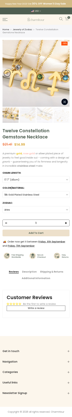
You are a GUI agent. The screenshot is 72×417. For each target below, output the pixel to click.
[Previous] (7, 73)
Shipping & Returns (51, 271)
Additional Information (36, 278)
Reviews (14, 271)
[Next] (64, 73)
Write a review (36, 308)
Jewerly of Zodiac (22, 29)
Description (29, 271)
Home (6, 29)
